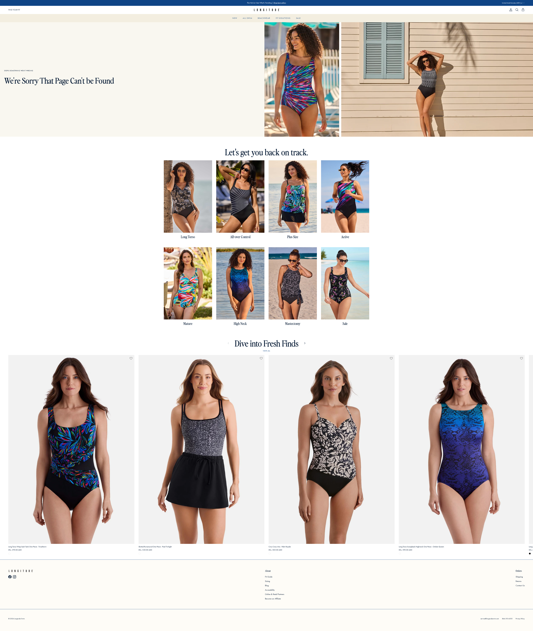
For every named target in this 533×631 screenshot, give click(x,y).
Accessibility (270, 590)
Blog (267, 585)
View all (266, 351)
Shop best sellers (279, 3)
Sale (298, 18)
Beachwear (264, 18)
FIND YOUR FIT (14, 10)
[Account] (510, 10)
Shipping (519, 576)
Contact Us (520, 585)
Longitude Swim (19, 619)
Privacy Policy (520, 619)
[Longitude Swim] (266, 10)
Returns (518, 581)
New (234, 18)
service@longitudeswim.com (490, 619)
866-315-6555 (507, 619)
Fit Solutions (283, 18)
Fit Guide (268, 576)
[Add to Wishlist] (131, 358)
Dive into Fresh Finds (266, 343)
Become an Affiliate (273, 598)
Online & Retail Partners (274, 594)
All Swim (247, 18)
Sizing (267, 581)
